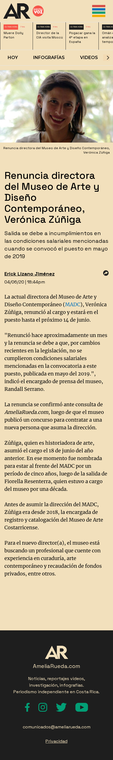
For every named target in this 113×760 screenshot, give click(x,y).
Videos (89, 57)
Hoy (13, 57)
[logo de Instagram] (42, 707)
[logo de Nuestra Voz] (38, 10)
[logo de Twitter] (61, 707)
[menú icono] (98, 11)
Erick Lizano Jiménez (29, 274)
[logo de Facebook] (27, 707)
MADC (72, 304)
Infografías (49, 57)
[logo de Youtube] (81, 707)
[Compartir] (106, 273)
